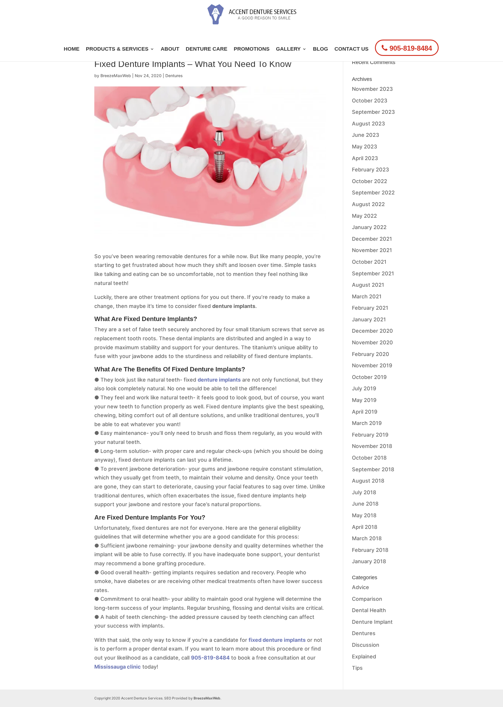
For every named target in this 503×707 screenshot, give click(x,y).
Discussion (365, 645)
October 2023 (369, 101)
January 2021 (369, 319)
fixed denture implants (277, 640)
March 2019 (367, 423)
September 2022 (373, 192)
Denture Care (206, 49)
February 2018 (370, 550)
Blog (320, 49)
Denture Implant (372, 622)
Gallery (288, 49)
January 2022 (369, 227)
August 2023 (368, 124)
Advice (360, 587)
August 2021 (368, 285)
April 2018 (364, 527)
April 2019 (364, 412)
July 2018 (364, 492)
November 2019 (372, 365)
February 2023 (370, 169)
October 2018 (369, 458)
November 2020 (372, 342)
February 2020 (370, 354)
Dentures (174, 75)
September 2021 (373, 273)
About (170, 49)
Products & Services (117, 49)
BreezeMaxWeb (115, 75)
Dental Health (369, 610)
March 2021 (367, 296)
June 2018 (365, 504)
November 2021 (372, 250)
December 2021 (372, 239)
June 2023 (365, 135)
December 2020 (372, 331)
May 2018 (364, 515)
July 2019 (364, 388)
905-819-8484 (409, 48)
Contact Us (351, 49)
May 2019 (364, 400)
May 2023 (364, 146)
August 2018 (368, 481)
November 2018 (372, 446)
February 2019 (370, 435)
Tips (357, 668)
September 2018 (373, 469)
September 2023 (373, 112)
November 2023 (372, 89)
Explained (364, 656)
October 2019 (369, 377)
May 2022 (364, 216)
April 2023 (365, 158)
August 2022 (368, 204)
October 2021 (369, 262)
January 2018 (369, 561)
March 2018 (367, 538)
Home (71, 49)
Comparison (367, 599)
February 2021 (370, 308)
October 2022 (369, 181)
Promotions (252, 49)
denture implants (219, 380)
